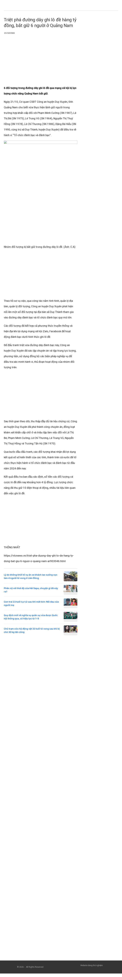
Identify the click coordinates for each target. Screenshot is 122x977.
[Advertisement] (40, 62)
